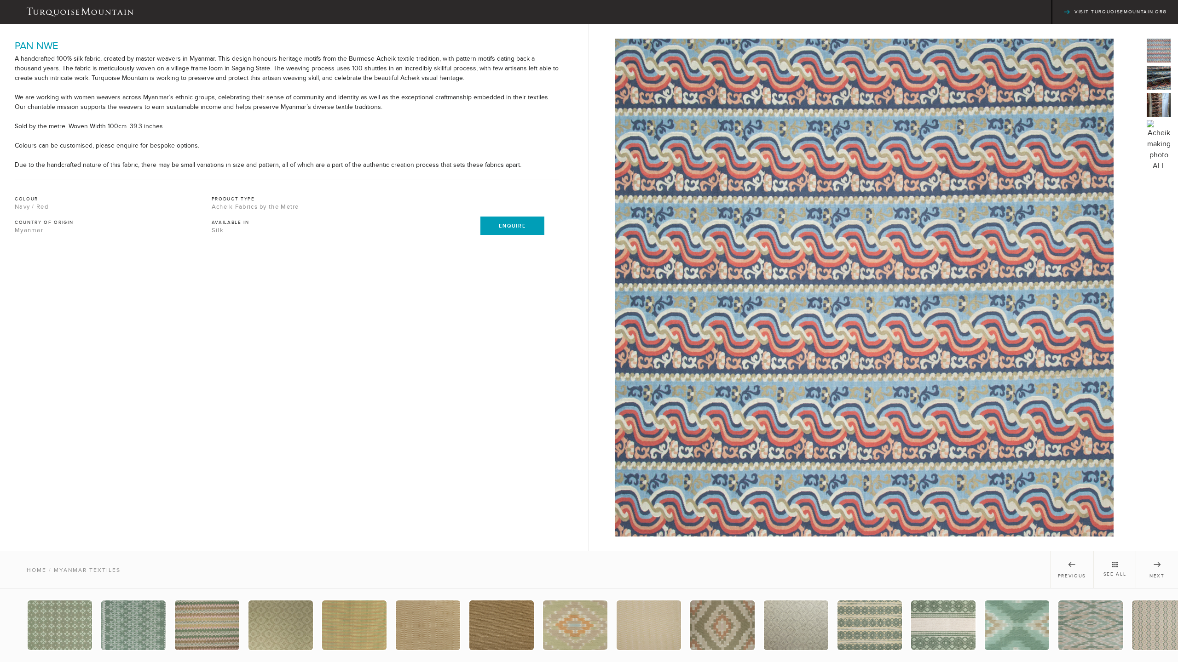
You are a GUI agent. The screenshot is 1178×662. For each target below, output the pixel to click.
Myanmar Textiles (87, 570)
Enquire (512, 225)
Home (36, 570)
